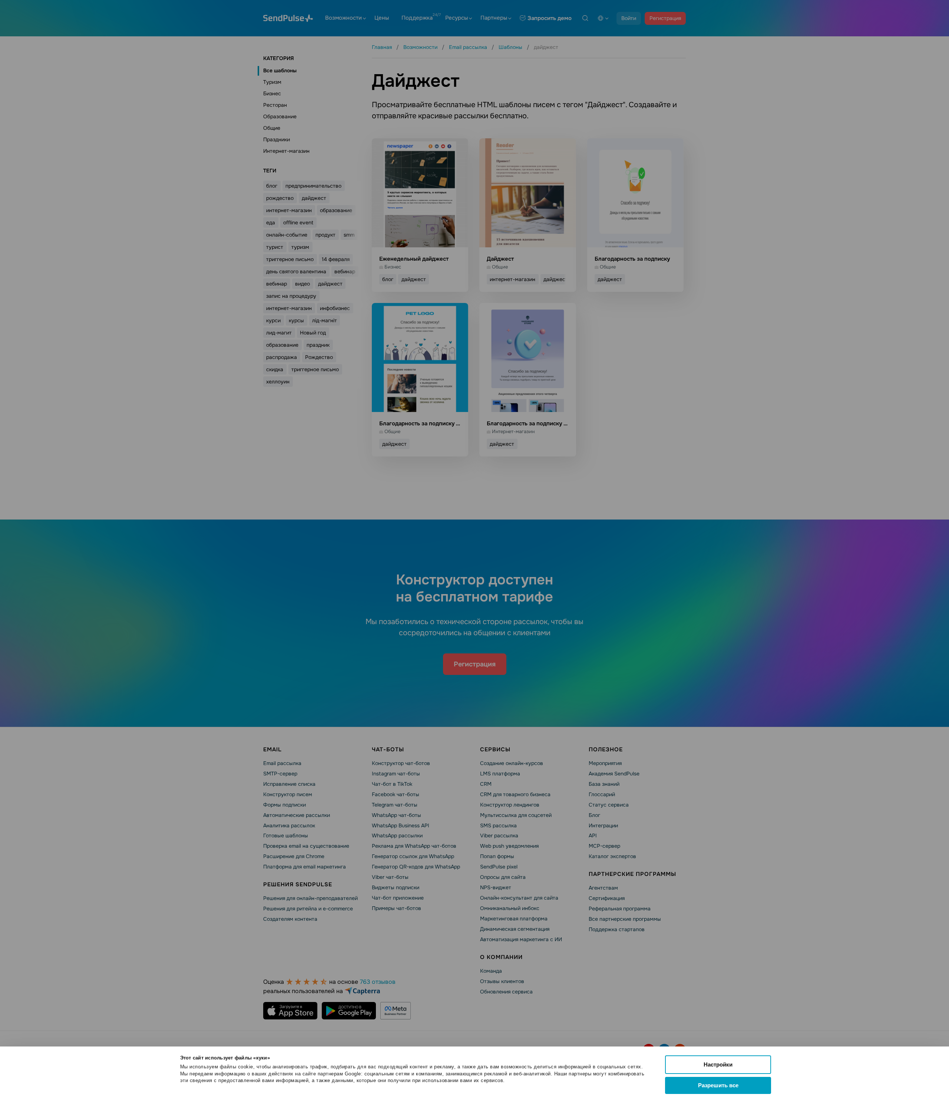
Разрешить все (718, 1085)
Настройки (718, 1064)
